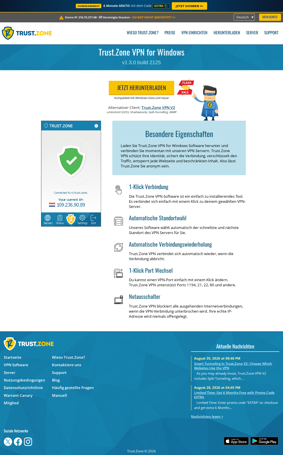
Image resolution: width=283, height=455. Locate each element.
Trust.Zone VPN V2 (158, 107)
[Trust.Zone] (27, 33)
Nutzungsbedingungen (24, 380)
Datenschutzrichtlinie (23, 387)
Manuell (59, 395)
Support (271, 33)
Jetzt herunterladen (141, 88)
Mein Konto (269, 17)
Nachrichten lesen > (207, 416)
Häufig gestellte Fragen (73, 387)
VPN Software (16, 364)
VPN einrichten (194, 33)
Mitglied (11, 402)
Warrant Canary (18, 395)
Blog (56, 380)
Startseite (12, 357)
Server (252, 33)
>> (153, 17)
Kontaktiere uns (66, 364)
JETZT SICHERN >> (189, 6)
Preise (169, 33)
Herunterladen (227, 33)
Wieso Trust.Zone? (143, 33)
